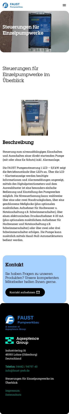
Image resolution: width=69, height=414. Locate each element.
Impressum (12, 390)
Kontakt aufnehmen (25, 292)
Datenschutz (13, 394)
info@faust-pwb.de (17, 370)
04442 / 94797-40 (27, 366)
